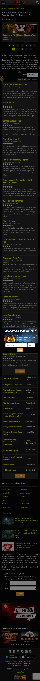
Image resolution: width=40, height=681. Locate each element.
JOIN (20, 350)
